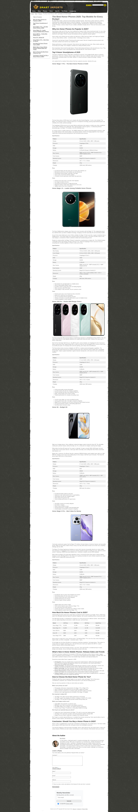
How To (57, 11)
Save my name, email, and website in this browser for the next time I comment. (72, 784)
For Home (64, 11)
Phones (45, 11)
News (51, 11)
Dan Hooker (62, 738)
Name (54, 771)
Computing (73, 11)
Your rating (54, 767)
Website (54, 779)
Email (54, 775)
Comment (54, 755)
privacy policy (69, 803)
